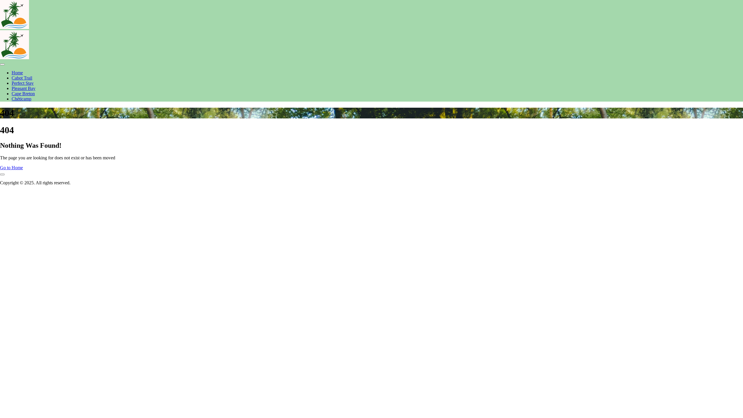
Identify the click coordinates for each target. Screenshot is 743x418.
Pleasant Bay (23, 88)
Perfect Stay (23, 83)
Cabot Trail (22, 77)
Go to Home (11, 167)
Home (17, 72)
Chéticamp (21, 98)
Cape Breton (23, 93)
